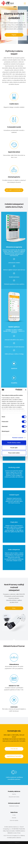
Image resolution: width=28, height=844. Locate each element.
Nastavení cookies (14, 806)
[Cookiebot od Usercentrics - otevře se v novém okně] (16, 390)
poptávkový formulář (14, 756)
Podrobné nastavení (17, 437)
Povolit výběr (14, 447)
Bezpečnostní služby (14, 797)
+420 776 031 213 (7, 835)
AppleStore (14, 368)
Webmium (17, 842)
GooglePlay (14, 383)
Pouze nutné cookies (14, 453)
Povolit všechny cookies (14, 442)
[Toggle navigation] (25, 3)
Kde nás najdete (14, 820)
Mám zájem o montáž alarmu (14, 190)
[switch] (24, 421)
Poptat (14, 35)
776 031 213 (14, 749)
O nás (14, 815)
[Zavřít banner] (25, 389)
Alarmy (14, 794)
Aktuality (14, 818)
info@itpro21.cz (16, 835)
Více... (14, 608)
